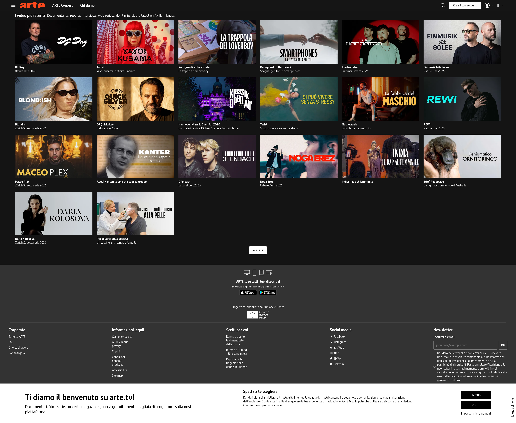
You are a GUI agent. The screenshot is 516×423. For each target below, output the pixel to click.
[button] (443, 5)
